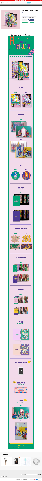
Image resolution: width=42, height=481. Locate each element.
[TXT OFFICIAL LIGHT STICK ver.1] (26, 461)
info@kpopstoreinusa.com (39, 5)
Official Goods (18, 5)
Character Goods (24, 5)
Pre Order (7, 5)
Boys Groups (10, 5)
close (1, 0)
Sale (3, 5)
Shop (1, 5)
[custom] (1, 476)
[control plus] (26, 20)
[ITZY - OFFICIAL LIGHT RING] (36, 461)
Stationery (28, 5)
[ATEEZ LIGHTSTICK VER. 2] (6, 461)
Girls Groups (14, 5)
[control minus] (23, 20)
